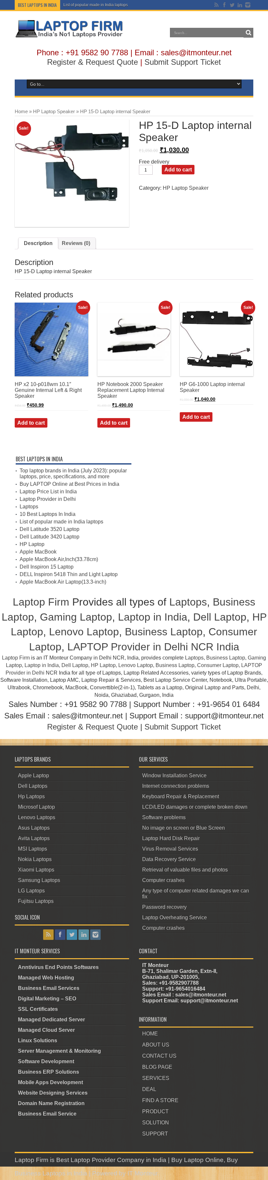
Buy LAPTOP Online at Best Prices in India (69, 484)
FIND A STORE (160, 1100)
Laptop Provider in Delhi (48, 499)
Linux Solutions (37, 1040)
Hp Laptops (31, 796)
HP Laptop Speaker (54, 111)
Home (21, 111)
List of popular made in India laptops (95, 5)
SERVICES (155, 1078)
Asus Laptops (34, 828)
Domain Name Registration (51, 1103)
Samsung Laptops (39, 880)
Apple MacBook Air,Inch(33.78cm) (59, 559)
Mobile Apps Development (50, 1082)
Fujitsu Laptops (36, 901)
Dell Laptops (32, 786)
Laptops (29, 506)
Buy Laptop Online (197, 1159)
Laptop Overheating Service (174, 917)
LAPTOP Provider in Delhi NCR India (153, 647)
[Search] (248, 33)
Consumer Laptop (218, 665)
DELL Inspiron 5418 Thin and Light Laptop (69, 574)
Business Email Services (48, 988)
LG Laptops (31, 890)
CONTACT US (159, 1056)
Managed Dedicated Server (51, 1019)
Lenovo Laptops (36, 817)
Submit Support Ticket (182, 62)
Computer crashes (163, 880)
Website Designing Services (53, 1093)
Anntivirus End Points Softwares (58, 967)
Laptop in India (152, 617)
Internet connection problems (175, 786)
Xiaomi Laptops (36, 869)
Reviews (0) (76, 243)
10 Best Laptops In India (47, 514)
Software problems (164, 817)
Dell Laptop (219, 617)
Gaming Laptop (76, 617)
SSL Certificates (38, 1009)
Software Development (46, 1061)
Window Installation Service (174, 775)
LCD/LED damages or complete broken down (194, 807)
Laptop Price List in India (48, 491)
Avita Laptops (34, 838)
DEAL (149, 1089)
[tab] (38, 243)
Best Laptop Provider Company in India (111, 1159)
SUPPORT (155, 1133)
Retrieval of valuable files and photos (185, 869)
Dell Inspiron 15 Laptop (47, 567)
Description (38, 243)
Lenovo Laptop (84, 632)
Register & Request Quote (92, 62)
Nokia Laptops (35, 859)
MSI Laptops (32, 849)
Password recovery (164, 907)
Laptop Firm (41, 602)
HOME (150, 1033)
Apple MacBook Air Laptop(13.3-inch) (63, 582)
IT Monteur (142, 1173)
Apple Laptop (33, 775)
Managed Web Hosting (46, 977)
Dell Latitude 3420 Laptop (49, 536)
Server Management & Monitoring (59, 1051)
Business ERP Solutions (48, 1072)
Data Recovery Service (169, 859)
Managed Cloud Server (46, 1030)
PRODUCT (155, 1111)
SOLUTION (155, 1122)
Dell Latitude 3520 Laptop (49, 529)
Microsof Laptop (36, 807)
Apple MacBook (38, 552)
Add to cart (178, 169)
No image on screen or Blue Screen (183, 828)
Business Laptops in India (51, 1173)
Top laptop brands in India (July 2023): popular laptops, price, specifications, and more (73, 473)
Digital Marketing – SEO (47, 998)
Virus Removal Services (170, 849)
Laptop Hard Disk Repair (171, 838)
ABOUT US (155, 1045)
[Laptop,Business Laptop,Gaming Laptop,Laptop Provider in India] (69, 37)
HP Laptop (32, 544)
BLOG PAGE (157, 1067)
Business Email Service (47, 1114)
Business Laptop (164, 632)
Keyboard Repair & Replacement (180, 796)
